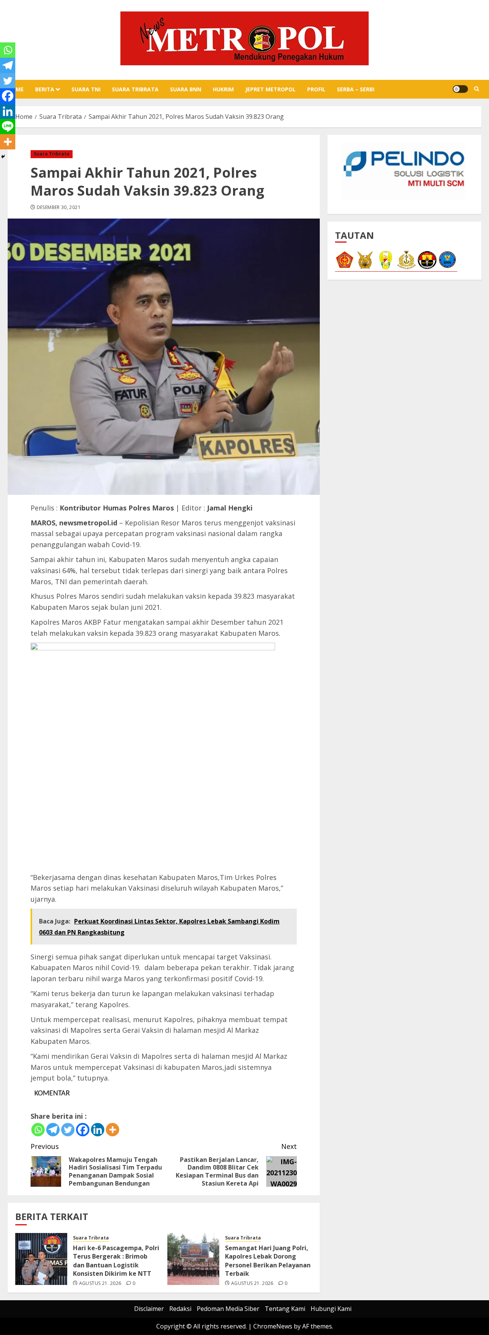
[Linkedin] (97, 1129)
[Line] (7, 126)
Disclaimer (149, 1308)
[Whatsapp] (38, 1129)
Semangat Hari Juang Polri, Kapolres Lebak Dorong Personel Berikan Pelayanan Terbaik (268, 1261)
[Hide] (3, 157)
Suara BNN (185, 89)
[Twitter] (67, 1129)
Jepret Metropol (270, 89)
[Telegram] (53, 1129)
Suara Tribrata (135, 89)
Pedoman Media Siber (228, 1308)
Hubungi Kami (331, 1308)
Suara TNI (85, 89)
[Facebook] (82, 1129)
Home (16, 89)
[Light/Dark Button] (460, 89)
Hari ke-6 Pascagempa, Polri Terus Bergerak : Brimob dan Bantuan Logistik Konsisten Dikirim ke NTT (116, 1261)
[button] (476, 89)
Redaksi (180, 1308)
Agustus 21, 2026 (100, 1283)
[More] (112, 1129)
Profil (316, 89)
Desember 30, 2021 (59, 207)
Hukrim (223, 89)
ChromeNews (272, 1326)
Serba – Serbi (355, 89)
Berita (44, 89)
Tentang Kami (285, 1308)
